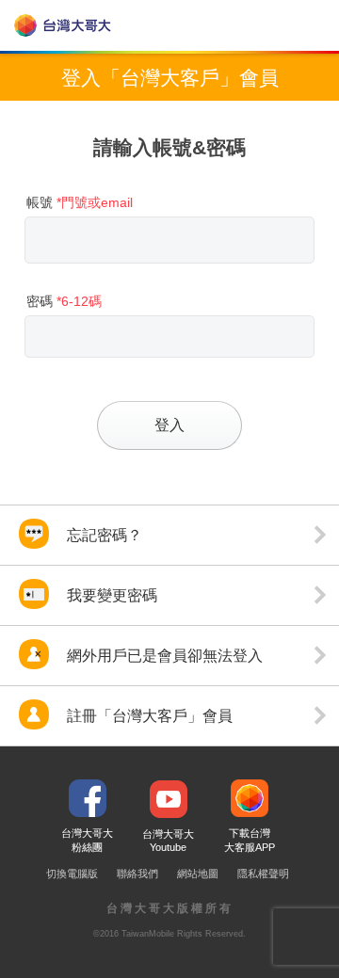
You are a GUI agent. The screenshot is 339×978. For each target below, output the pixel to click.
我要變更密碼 (110, 595)
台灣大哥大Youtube (168, 840)
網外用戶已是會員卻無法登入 (163, 656)
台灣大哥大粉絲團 (87, 840)
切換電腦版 (72, 873)
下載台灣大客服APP (249, 840)
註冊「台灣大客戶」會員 (148, 716)
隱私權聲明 (263, 873)
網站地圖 (197, 873)
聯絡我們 (137, 873)
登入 (169, 424)
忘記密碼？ (102, 535)
